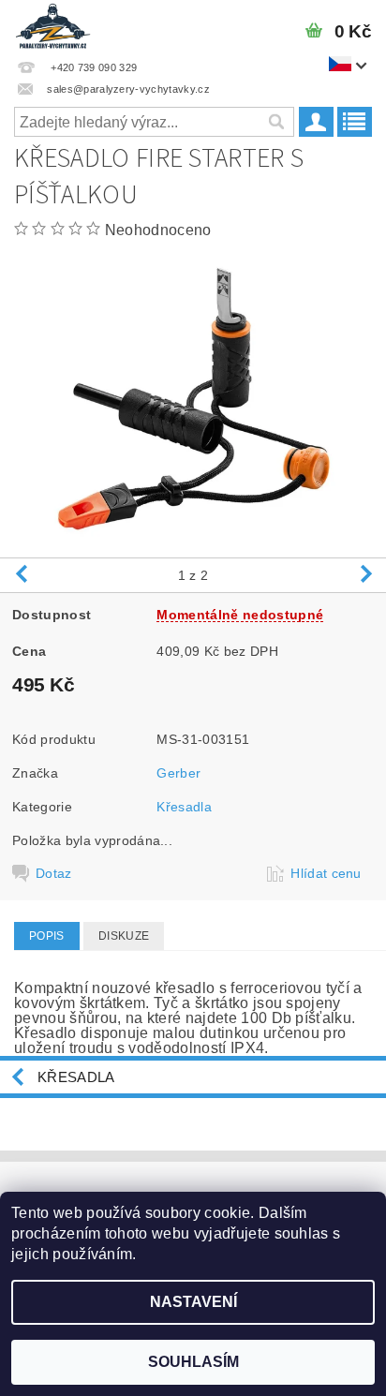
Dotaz (54, 873)
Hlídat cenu (326, 873)
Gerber (178, 772)
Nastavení (193, 1302)
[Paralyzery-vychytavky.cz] (52, 24)
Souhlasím (193, 1362)
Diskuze (123, 936)
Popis (47, 936)
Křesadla (184, 806)
